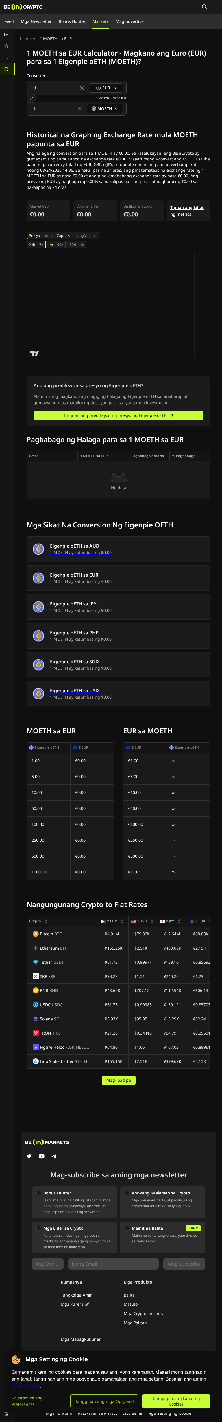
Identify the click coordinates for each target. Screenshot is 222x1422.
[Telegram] (54, 1157)
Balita (129, 1295)
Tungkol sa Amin (77, 1295)
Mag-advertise (130, 21)
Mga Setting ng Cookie (169, 1413)
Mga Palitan (135, 1322)
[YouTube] (41, 1157)
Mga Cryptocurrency (143, 1313)
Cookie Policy (26, 1386)
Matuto (131, 1304)
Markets (100, 21)
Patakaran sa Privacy (98, 1413)
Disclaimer (132, 1413)
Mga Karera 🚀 (75, 1304)
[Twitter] (28, 1157)
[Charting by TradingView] (34, 353)
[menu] (7, 52)
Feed (9, 21)
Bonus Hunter (72, 21)
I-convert (28, 38)
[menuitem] (7, 34)
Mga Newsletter (36, 21)
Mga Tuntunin (59, 1413)
